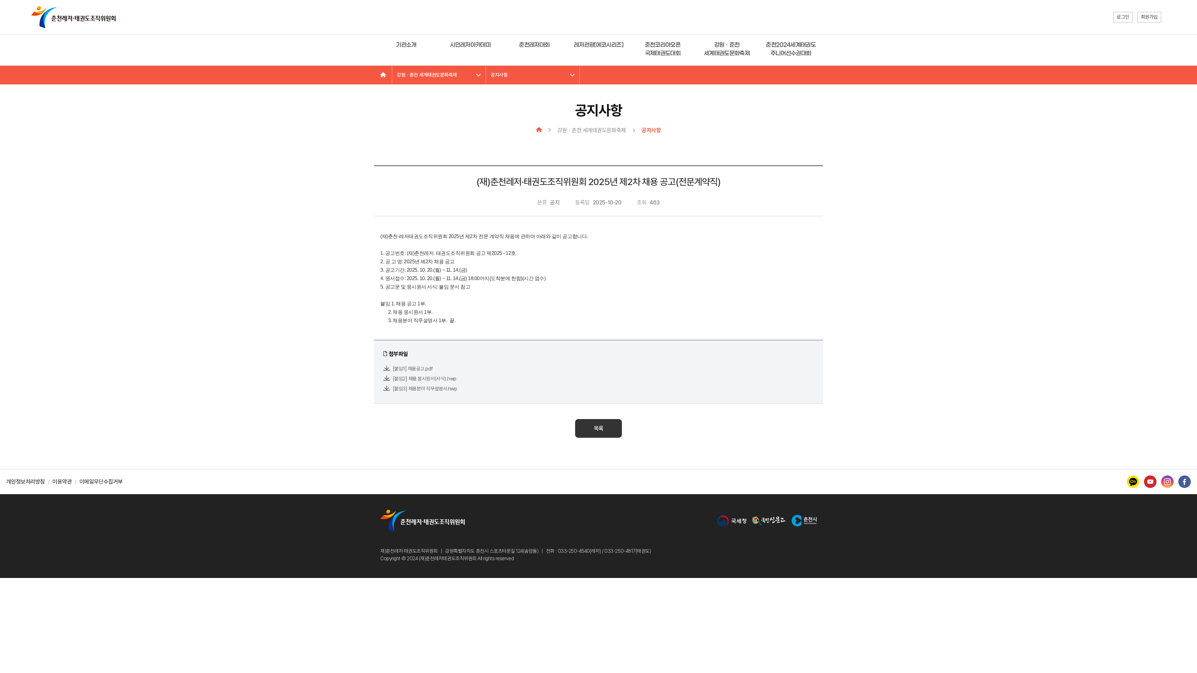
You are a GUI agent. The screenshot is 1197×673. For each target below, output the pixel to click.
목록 (598, 428)
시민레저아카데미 (470, 45)
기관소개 (406, 45)
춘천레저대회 (534, 45)
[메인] (383, 75)
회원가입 (1149, 17)
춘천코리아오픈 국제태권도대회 (662, 49)
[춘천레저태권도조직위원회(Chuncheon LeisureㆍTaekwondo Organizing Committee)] (73, 17)
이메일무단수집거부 (101, 481)
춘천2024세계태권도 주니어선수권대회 (791, 49)
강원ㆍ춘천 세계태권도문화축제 (727, 49)
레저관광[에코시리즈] (598, 45)
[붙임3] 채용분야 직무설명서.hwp (425, 389)
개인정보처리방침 (25, 481)
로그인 (1123, 17)
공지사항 (499, 75)
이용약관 (62, 481)
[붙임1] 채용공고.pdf (413, 369)
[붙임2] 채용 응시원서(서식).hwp (424, 379)
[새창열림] (731, 521)
